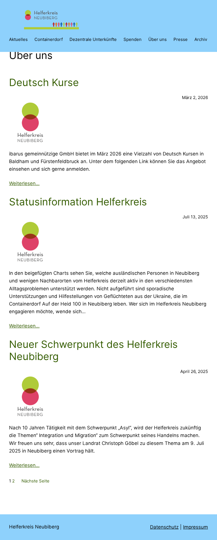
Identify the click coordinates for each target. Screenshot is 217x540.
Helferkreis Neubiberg (34, 527)
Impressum (195, 527)
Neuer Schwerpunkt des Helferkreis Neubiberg (93, 350)
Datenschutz (164, 527)
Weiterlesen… (24, 183)
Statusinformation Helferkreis (78, 202)
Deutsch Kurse (44, 82)
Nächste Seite (35, 481)
